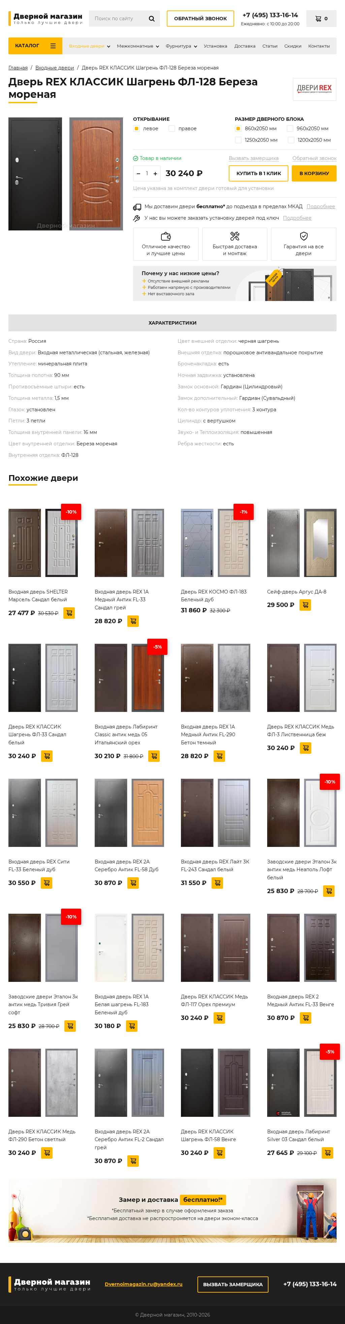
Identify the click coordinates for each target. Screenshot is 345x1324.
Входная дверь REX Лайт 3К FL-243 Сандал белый (215, 866)
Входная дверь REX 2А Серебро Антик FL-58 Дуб (126, 866)
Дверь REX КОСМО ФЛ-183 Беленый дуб (214, 596)
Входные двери (86, 46)
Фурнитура (178, 46)
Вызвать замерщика (254, 158)
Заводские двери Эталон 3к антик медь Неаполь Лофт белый (302, 870)
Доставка (245, 46)
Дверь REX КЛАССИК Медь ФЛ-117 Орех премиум (214, 1001)
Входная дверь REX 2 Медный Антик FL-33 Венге (300, 1001)
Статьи (270, 46)
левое (150, 129)
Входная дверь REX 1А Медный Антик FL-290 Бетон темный (208, 735)
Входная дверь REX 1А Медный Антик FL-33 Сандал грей (122, 600)
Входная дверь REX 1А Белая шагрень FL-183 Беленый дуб (122, 1005)
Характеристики (173, 323)
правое (188, 129)
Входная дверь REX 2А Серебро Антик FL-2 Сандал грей (129, 1140)
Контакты (319, 46)
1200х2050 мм (314, 140)
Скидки (293, 46)
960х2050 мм (312, 129)
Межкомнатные (135, 46)
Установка (215, 46)
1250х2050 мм (261, 140)
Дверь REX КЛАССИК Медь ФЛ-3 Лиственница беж (300, 731)
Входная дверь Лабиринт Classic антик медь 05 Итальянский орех (126, 735)
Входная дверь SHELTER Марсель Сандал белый (38, 596)
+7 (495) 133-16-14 (270, 15)
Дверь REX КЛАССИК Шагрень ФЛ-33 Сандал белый (37, 735)
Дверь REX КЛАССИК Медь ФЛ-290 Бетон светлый (41, 1136)
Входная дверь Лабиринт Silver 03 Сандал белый (298, 1136)
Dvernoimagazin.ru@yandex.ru (144, 1284)
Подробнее (321, 206)
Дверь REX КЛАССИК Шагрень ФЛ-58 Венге (208, 1136)
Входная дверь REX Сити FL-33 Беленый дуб (39, 866)
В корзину (314, 173)
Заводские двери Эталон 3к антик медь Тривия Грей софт (43, 1005)
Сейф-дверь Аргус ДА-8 (296, 592)
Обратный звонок (200, 19)
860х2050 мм (261, 129)
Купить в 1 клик (259, 173)
